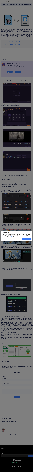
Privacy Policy (10, 236)
